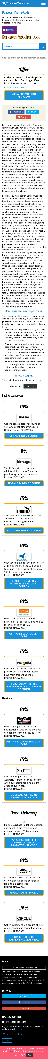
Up (7, 1040)
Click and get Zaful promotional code (24, 796)
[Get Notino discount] (24, 418)
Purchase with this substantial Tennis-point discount (24, 686)
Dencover (30, 386)
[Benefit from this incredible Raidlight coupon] (24, 557)
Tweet (33, 111)
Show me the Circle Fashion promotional (24, 938)
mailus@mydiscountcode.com (24, 967)
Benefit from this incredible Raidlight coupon (24, 583)
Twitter (24, 996)
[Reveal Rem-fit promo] (24, 872)
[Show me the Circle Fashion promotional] (24, 919)
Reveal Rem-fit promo (24, 892)
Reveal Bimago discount (24, 483)
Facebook (17, 111)
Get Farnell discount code (24, 635)
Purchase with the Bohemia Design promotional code (24, 842)
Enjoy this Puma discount (23, 530)
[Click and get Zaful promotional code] (24, 771)
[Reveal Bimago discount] (24, 462)
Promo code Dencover (26, 95)
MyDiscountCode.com (15, 3)
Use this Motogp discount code (24, 743)
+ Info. (36, 20)
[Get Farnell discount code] (24, 613)
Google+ (25, 117)
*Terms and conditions (12, 1034)
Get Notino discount (24, 435)
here (11, 1051)
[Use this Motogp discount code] (24, 721)
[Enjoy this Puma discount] (24, 509)
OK (29, 1055)
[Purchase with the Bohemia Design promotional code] (24, 822)
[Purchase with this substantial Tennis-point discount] (24, 663)
